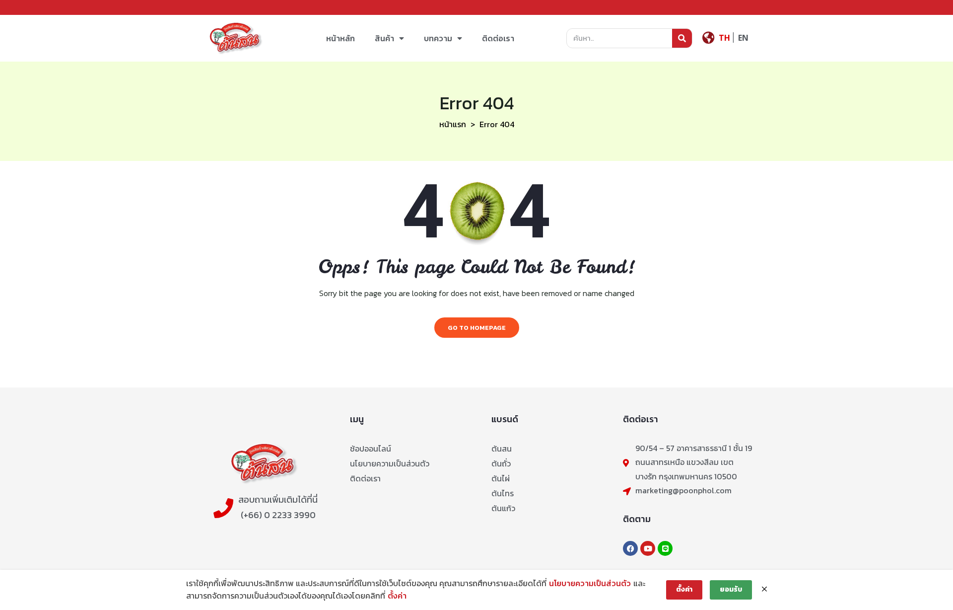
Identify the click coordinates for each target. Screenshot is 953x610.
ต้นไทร (502, 493)
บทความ (438, 38)
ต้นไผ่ (500, 478)
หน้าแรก (452, 124)
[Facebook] (630, 548)
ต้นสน (501, 449)
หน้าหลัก (340, 38)
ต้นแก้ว (503, 508)
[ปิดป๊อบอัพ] (764, 589)
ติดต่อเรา (498, 38)
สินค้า (384, 38)
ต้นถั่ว (501, 463)
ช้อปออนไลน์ (370, 449)
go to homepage (477, 327)
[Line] (665, 548)
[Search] (682, 38)
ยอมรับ (731, 589)
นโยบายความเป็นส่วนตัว (389, 463)
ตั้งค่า (397, 596)
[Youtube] (647, 548)
